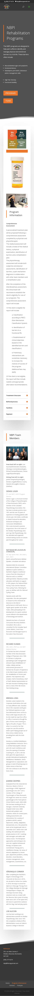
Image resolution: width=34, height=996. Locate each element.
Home (8, 983)
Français (20, 985)
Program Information (19, 983)
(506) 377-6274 (8, 960)
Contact (12, 985)
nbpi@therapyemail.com (10, 963)
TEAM (8, 100)
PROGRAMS (10, 93)
